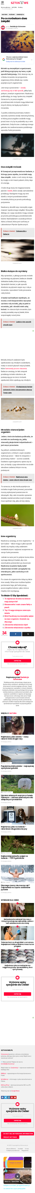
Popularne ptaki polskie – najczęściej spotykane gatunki (17, 767)
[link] (6, 1170)
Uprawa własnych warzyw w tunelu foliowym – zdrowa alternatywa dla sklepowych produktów (17, 797)
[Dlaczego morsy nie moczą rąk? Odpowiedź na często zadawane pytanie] (17, 874)
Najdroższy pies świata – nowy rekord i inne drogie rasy (14, 737)
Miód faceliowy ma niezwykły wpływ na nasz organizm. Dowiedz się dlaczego (18, 619)
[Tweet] (28, 634)
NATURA (13, 713)
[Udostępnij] (16, 634)
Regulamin (25, 1150)
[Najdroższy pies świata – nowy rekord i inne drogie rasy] (17, 725)
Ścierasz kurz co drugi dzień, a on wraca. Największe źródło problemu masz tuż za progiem (17, 944)
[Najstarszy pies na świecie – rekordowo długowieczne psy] (17, 815)
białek (10, 191)
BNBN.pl (3, 1073)
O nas (27, 1148)
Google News (15, 1091)
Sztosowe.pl (5, 1054)
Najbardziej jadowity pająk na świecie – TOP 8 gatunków (14, 857)
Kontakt (20, 1148)
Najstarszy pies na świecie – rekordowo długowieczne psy (14, 827)
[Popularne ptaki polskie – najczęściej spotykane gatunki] (17, 754)
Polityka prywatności (13, 1150)
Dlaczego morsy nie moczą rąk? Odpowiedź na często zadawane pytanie (15, 887)
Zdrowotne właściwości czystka (17, 628)
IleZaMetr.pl (4, 1079)
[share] (28, 1169)
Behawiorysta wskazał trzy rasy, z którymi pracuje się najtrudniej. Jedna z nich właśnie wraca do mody (17, 921)
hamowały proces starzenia (16, 369)
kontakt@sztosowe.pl (7, 1064)
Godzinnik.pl (14, 1067)
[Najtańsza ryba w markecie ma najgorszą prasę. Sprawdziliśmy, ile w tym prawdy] (17, 956)
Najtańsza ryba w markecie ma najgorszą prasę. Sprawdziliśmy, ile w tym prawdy (17, 967)
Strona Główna (11, 1148)
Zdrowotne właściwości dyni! (16, 625)
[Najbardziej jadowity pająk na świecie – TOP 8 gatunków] (17, 845)
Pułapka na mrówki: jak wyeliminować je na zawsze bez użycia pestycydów (17, 1171)
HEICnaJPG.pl (5, 1085)
